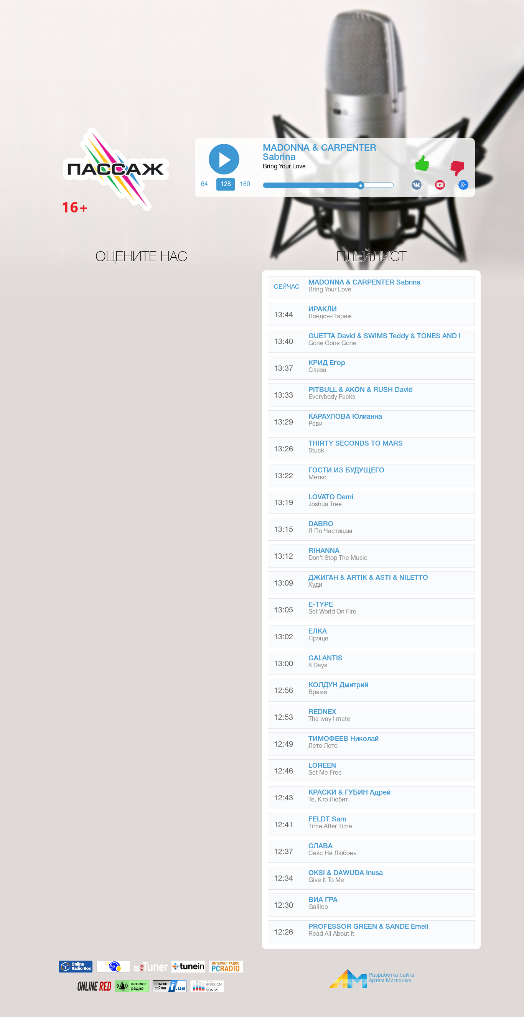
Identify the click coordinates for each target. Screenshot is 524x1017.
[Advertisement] (262, 63)
